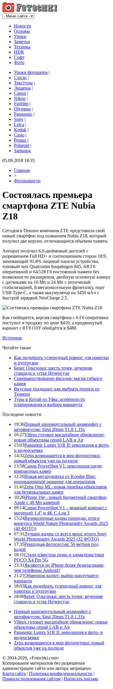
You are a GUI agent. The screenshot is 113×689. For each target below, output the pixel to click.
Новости (22, 25)
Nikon (19, 98)
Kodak (20, 129)
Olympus (22, 108)
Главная (22, 170)
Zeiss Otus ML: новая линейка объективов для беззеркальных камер (60, 489)
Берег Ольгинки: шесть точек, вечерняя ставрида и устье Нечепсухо (53, 371)
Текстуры (23, 82)
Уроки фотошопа (31, 72)
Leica (19, 124)
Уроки (20, 36)
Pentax (20, 140)
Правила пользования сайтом (31, 678)
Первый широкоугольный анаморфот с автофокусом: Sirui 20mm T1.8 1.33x (57, 427)
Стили (20, 77)
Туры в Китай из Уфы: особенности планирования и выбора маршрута (49, 402)
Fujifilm (21, 103)
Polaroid (21, 145)
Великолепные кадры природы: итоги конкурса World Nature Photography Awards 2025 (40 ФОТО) (61, 523)
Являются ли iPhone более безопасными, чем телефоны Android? (59, 568)
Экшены (22, 88)
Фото (19, 62)
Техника (22, 46)
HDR (19, 52)
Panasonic (23, 114)
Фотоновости (27, 180)
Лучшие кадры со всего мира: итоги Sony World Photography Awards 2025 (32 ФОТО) (60, 536)
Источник (12, 337)
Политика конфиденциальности (60, 673)
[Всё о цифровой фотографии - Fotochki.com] (29, 10)
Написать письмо (81, 678)
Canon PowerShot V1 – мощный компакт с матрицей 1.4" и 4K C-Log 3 (60, 510)
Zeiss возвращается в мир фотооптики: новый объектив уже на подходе (57, 458)
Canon (20, 93)
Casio (19, 134)
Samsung (22, 150)
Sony (18, 119)
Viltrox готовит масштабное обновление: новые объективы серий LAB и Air (59, 437)
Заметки (22, 41)
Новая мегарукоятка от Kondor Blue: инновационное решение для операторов (55, 479)
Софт (19, 57)
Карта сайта (14, 673)
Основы (22, 31)
